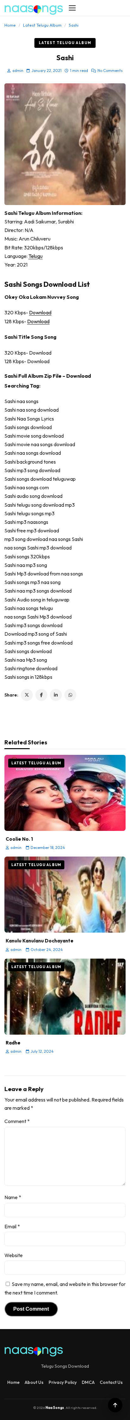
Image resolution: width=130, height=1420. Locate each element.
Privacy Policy (63, 1382)
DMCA (88, 1382)
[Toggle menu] (72, 8)
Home (10, 25)
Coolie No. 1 (19, 839)
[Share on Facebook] (41, 695)
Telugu (35, 256)
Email (12, 1226)
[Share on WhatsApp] (70, 695)
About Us (34, 1382)
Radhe (13, 1043)
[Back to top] (115, 1405)
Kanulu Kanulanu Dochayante (40, 941)
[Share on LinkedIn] (56, 695)
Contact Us (111, 1382)
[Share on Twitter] (27, 695)
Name (12, 1197)
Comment (17, 1121)
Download (40, 312)
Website (13, 1255)
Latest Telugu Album (42, 25)
